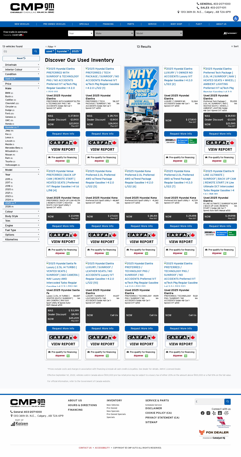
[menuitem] (22, 79)
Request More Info (63, 134)
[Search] (35, 52)
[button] (236, 18)
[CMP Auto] (32, 8)
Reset (20, 58)
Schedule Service (153, 405)
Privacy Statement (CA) (162, 417)
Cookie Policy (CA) (158, 413)
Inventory (114, 400)
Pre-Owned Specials (116, 414)
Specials (111, 417)
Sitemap (151, 422)
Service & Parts (157, 400)
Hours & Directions (82, 405)
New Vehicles (113, 405)
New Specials (113, 411)
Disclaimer (153, 408)
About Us (75, 400)
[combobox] (81, 33)
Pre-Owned (112, 408)
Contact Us (85, 448)
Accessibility (102, 448)
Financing (75, 410)
